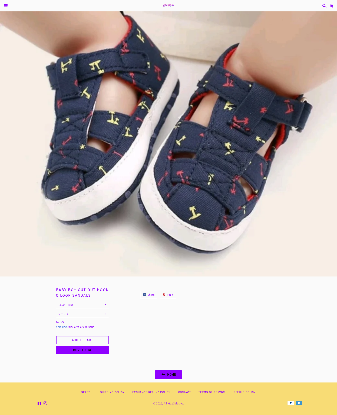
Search (86, 392)
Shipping (61, 327)
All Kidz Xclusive (173, 403)
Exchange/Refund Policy (151, 392)
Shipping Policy (112, 392)
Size (60, 314)
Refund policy (245, 392)
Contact (184, 392)
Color (61, 305)
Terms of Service (212, 392)
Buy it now (82, 350)
